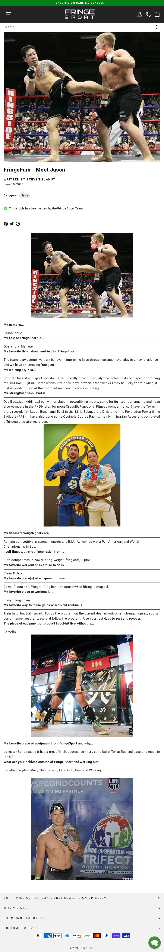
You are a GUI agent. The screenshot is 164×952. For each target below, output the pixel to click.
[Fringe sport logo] (80, 14)
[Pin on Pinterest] (18, 223)
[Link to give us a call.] (148, 14)
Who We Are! (16, 907)
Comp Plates (13, 587)
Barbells (10, 632)
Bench (44, 412)
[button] (154, 942)
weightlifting (63, 560)
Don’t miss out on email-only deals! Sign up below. (56, 897)
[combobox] (82, 27)
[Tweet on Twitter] (12, 223)
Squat (34, 412)
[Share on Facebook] (6, 223)
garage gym (21, 600)
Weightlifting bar (43, 587)
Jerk (19, 573)
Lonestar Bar (13, 752)
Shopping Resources (24, 918)
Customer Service (22, 928)
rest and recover (128, 618)
